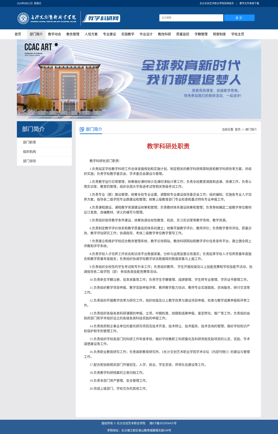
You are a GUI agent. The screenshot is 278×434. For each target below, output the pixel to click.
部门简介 (36, 34)
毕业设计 (146, 34)
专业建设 (109, 34)
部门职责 (29, 142)
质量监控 (182, 34)
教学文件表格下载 (249, 3)
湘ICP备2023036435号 (163, 423)
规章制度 (219, 34)
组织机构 (29, 151)
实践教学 (127, 34)
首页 (18, 34)
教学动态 (54, 34)
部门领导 (29, 161)
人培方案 (91, 34)
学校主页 (237, 34)
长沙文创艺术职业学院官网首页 (217, 3)
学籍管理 (201, 34)
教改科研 (164, 34)
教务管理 (72, 34)
